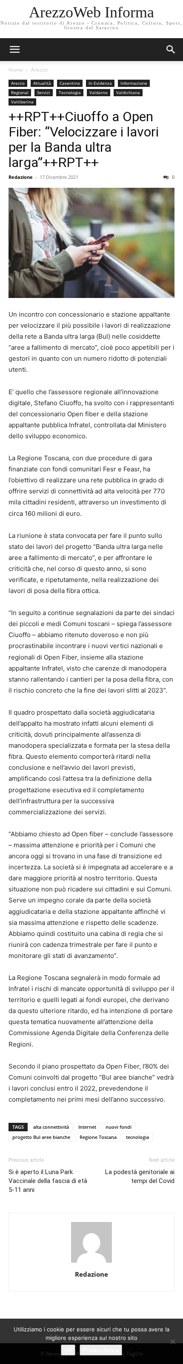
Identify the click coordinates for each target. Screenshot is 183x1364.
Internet (87, 1127)
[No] (172, 1341)
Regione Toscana (98, 1137)
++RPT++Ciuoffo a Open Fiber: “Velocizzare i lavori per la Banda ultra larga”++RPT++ (84, 139)
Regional (20, 92)
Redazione (21, 177)
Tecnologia (70, 92)
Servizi (43, 92)
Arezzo (39, 69)
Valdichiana (128, 92)
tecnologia (137, 1137)
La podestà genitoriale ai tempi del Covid (139, 1176)
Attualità (42, 83)
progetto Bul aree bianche (41, 1137)
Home (16, 69)
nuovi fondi (119, 1127)
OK (68, 1350)
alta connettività (51, 1127)
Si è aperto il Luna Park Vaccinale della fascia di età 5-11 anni (48, 1181)
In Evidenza (100, 83)
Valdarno (98, 92)
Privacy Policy (101, 1350)
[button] (171, 49)
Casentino (70, 83)
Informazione (133, 83)
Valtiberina (22, 102)
